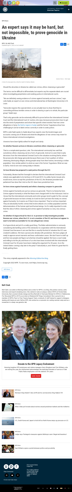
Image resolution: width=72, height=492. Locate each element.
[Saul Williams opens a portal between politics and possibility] (8, 449)
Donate (64, 3)
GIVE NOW (36, 376)
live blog (39, 258)
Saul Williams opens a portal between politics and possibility (35, 448)
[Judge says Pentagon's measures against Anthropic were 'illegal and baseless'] (8, 435)
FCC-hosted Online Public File (32, 465)
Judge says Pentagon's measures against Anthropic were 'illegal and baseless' (41, 434)
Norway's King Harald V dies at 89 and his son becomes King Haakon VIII (39, 393)
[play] (5, 9)
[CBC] (50, 488)
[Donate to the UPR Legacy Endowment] (36, 335)
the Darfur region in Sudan (27, 125)
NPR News (5, 21)
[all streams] (69, 9)
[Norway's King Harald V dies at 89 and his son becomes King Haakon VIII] (8, 393)
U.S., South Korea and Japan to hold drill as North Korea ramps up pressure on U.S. (41, 420)
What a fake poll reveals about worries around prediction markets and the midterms (42, 407)
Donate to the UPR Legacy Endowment (36, 364)
